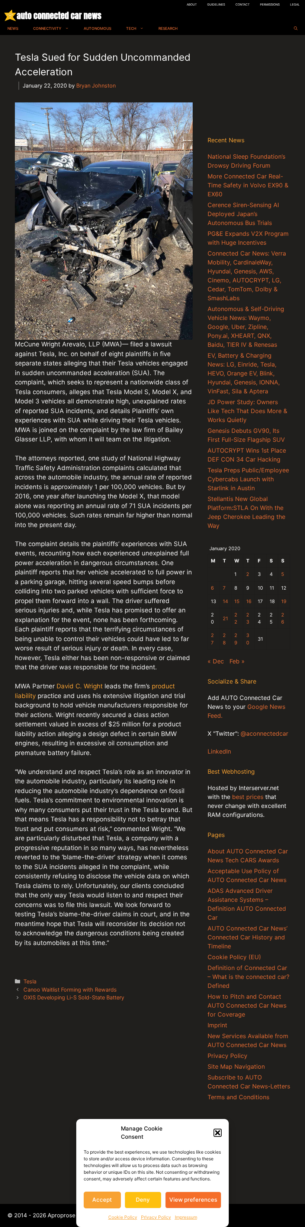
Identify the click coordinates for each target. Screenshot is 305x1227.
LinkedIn (219, 751)
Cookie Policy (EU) (234, 957)
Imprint (217, 1025)
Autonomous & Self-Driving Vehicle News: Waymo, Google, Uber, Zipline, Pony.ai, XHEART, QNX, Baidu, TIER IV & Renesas (246, 326)
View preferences (193, 1199)
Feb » (237, 661)
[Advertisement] (249, 87)
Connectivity (47, 28)
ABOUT (192, 4)
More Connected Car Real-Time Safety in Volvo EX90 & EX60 (248, 185)
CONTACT (242, 4)
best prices (247, 796)
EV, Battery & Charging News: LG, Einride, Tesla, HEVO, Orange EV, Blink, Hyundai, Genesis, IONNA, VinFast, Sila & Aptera (244, 373)
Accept (102, 1199)
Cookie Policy (122, 1217)
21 (225, 618)
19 (283, 601)
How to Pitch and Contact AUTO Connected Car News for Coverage (247, 1005)
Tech (131, 28)
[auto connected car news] (10, 15)
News (12, 28)
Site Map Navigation (236, 1066)
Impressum (186, 1217)
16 (248, 601)
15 (237, 601)
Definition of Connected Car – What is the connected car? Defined (248, 976)
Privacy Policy (156, 1217)
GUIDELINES (216, 4)
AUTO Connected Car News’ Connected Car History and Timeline (248, 937)
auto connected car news (59, 15)
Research (167, 28)
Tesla (29, 981)
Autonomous (97, 28)
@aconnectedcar (264, 733)
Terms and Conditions (238, 1097)
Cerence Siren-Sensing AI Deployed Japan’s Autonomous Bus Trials (243, 213)
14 (225, 601)
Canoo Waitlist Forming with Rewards (70, 989)
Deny (143, 1199)
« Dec (216, 661)
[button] (217, 1132)
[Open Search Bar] (295, 28)
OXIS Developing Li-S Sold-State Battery (73, 997)
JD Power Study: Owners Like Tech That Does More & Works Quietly (247, 411)
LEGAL (295, 4)
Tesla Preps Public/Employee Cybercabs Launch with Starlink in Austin (248, 479)
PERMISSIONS (270, 4)
